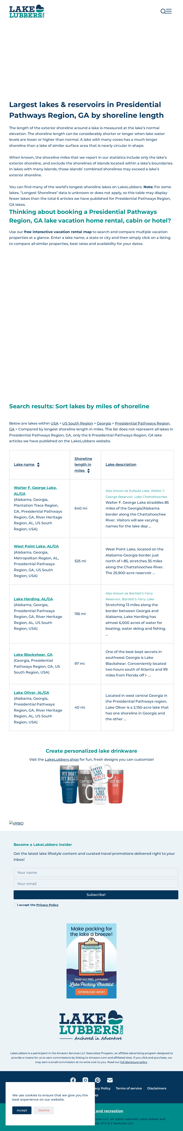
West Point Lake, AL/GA (36, 546)
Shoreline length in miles (83, 465)
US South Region (77, 423)
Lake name (24, 464)
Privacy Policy (47, 905)
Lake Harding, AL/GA (33, 599)
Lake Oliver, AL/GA (31, 693)
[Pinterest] (97, 1080)
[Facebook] (73, 1080)
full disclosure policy (133, 1062)
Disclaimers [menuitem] (156, 1088)
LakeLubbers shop (62, 759)
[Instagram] (85, 1080)
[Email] (110, 1080)
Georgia (104, 423)
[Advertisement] (91, 56)
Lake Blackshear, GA (33, 655)
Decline (44, 1110)
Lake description (121, 464)
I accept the (37, 905)
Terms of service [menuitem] (129, 1088)
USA (54, 423)
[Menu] (169, 11)
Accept (22, 1110)
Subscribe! (96, 895)
